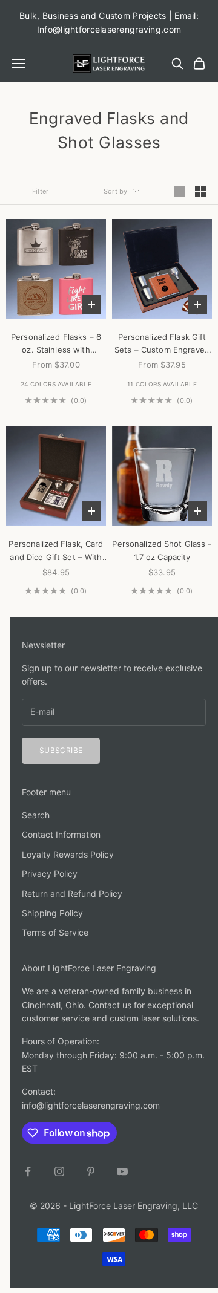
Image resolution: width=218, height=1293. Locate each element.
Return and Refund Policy (72, 893)
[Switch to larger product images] (179, 191)
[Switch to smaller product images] (200, 191)
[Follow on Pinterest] (91, 1171)
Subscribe (60, 750)
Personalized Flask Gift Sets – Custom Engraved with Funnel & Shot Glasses (162, 344)
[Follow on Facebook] (28, 1171)
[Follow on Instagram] (59, 1171)
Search (36, 815)
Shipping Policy (52, 913)
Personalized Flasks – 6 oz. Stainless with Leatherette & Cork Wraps (56, 344)
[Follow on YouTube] (122, 1171)
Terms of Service (55, 932)
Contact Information (61, 834)
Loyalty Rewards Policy (68, 854)
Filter (40, 191)
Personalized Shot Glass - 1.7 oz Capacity (161, 550)
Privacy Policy (50, 873)
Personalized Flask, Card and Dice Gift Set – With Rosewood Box (55, 551)
